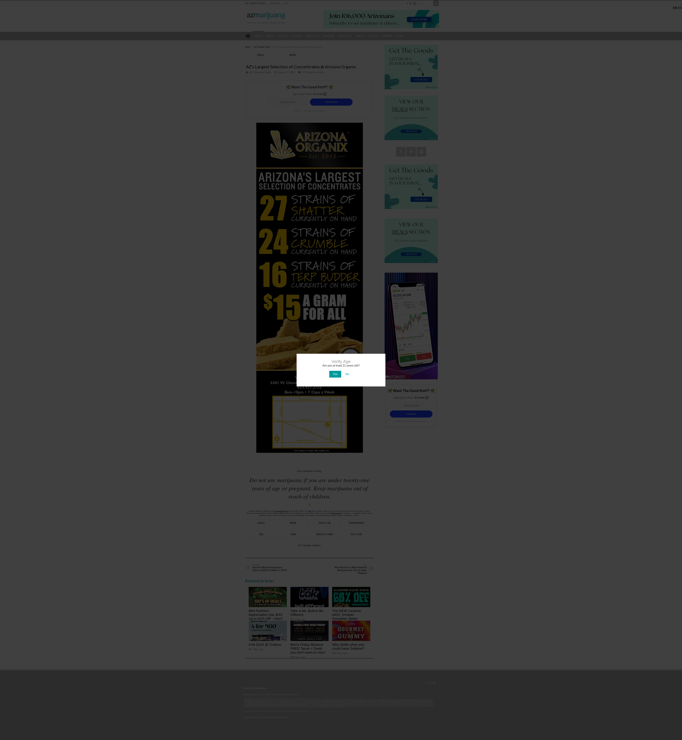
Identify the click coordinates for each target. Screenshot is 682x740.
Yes (335, 374)
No (347, 374)
